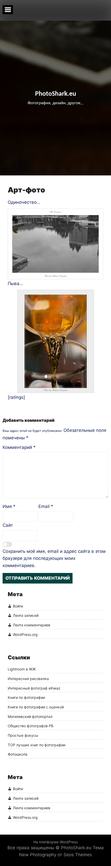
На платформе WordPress (55, 842)
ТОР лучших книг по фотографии (36, 745)
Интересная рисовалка (28, 679)
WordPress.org (25, 634)
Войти (18, 606)
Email (45, 506)
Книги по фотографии (26, 697)
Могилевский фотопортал (30, 717)
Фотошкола (17, 754)
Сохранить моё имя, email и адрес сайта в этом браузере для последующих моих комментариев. (54, 558)
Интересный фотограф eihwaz (34, 688)
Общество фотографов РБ (30, 726)
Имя (9, 506)
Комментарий (19, 447)
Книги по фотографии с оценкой (36, 707)
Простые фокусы (23, 735)
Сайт (8, 525)
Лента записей (25, 615)
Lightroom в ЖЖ (22, 669)
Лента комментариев (31, 625)
